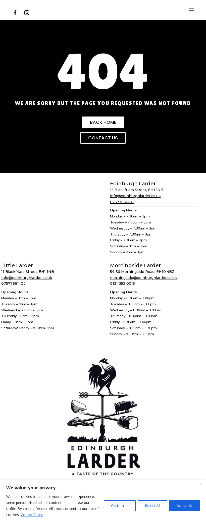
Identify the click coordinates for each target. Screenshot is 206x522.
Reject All (152, 505)
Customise (119, 505)
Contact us (103, 138)
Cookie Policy (32, 514)
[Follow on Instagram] (26, 13)
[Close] (201, 484)
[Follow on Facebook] (15, 13)
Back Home (103, 122)
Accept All (184, 505)
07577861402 (122, 202)
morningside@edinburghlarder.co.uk (143, 277)
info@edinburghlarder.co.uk (135, 196)
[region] (103, 501)
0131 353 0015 (122, 283)
